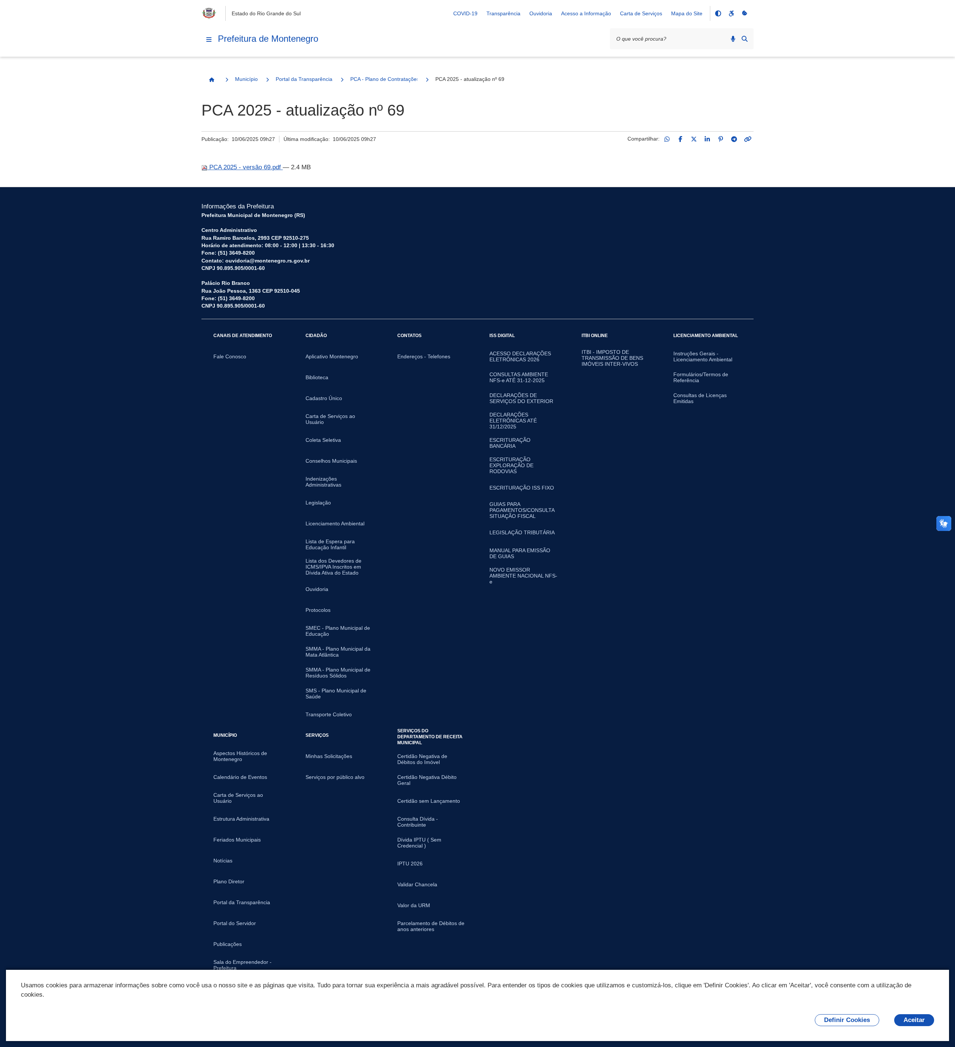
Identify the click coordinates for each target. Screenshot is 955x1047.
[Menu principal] (208, 39)
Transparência (503, 13)
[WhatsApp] (667, 139)
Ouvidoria (540, 13)
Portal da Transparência (304, 79)
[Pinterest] (721, 139)
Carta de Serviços (641, 13)
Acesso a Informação (586, 13)
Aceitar (914, 1020)
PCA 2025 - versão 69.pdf (245, 167)
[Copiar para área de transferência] (748, 139)
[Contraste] (718, 13)
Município (246, 79)
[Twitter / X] (694, 139)
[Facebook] (680, 139)
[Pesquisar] (745, 39)
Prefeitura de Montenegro (268, 39)
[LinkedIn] (707, 139)
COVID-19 (465, 13)
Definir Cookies (847, 1020)
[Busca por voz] (733, 39)
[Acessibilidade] (731, 13)
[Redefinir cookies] (745, 13)
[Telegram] (734, 139)
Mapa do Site (686, 13)
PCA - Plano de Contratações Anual (383, 79)
